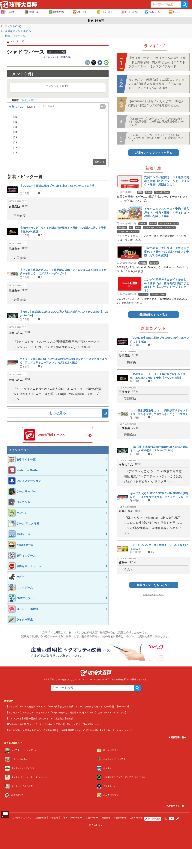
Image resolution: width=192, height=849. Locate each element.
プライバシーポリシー (72, 817)
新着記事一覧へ (178, 737)
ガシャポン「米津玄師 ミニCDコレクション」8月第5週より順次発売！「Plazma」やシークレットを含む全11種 (156, 84)
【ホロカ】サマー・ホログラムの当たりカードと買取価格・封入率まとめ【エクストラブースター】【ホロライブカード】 (156, 62)
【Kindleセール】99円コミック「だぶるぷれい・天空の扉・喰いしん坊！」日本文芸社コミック (155, 138)
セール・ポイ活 (131, 12)
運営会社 (106, 817)
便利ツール (33, 12)
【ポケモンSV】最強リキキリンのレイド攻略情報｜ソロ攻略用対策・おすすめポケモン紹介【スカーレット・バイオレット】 (69, 730)
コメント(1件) (12, 26)
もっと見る (57, 413)
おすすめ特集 (58, 12)
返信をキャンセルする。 (19, 31)
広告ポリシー (92, 817)
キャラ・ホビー (107, 12)
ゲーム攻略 (9, 12)
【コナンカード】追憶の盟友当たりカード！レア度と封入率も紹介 (40, 718)
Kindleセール (154, 12)
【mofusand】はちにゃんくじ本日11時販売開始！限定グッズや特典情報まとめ (155, 103)
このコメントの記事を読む (58, 57)
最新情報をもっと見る (154, 314)
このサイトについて (22, 817)
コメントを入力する (57, 86)
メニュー (5, 816)
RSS (178, 818)
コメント (176, 12)
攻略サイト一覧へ (177, 806)
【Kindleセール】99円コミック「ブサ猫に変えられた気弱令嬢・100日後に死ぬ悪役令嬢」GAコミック (156, 121)
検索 (184, 4)
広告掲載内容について (153, 594)
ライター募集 (154, 819)
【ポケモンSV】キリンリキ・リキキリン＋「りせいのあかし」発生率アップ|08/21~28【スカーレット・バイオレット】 (66, 712)
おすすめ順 (28, 100)
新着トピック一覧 (15, 35)
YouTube (171, 818)
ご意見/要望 (40, 817)
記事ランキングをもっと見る (153, 152)
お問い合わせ (136, 817)
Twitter (165, 818)
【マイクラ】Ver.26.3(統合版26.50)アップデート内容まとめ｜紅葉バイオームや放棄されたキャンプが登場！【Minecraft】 (68, 706)
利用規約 (54, 817)
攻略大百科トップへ (51, 434)
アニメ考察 (81, 12)
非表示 (99, 20)
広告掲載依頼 (120, 817)
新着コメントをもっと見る (153, 585)
